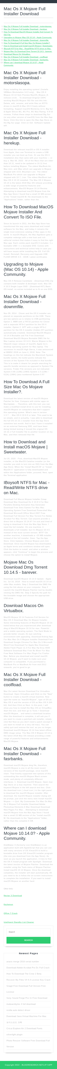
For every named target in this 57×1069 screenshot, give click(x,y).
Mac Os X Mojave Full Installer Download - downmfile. (26, 40)
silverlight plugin (14, 1034)
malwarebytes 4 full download (21, 1004)
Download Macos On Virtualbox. (17, 54)
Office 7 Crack (10, 913)
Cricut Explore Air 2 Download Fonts (24, 1028)
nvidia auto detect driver (18, 1010)
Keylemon (8, 904)
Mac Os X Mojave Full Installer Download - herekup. (25, 29)
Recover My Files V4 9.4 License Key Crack (28, 980)
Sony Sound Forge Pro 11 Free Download (26, 998)
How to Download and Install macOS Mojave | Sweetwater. (28, 46)
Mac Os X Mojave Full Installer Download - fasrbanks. (26, 60)
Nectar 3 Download (13, 895)
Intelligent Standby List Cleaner (19, 922)
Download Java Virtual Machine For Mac (26, 1016)
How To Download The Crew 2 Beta (23, 974)
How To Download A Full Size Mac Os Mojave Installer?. (27, 43)
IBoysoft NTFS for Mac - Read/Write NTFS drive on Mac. (27, 49)
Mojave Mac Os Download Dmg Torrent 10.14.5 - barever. (28, 51)
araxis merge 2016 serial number (22, 961)
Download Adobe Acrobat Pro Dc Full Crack (28, 968)
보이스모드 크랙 (14, 1022)
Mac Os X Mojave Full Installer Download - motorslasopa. (28, 26)
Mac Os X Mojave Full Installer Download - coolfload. (26, 57)
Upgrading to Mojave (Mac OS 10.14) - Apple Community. (28, 37)
